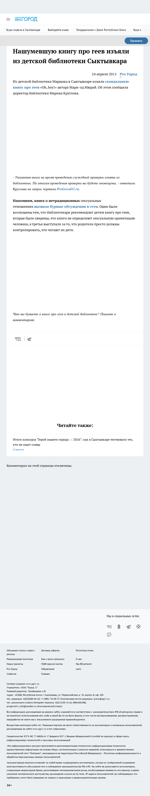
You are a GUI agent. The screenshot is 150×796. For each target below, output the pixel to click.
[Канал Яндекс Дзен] (138, 627)
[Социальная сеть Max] (109, 634)
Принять (136, 41)
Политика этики (84, 650)
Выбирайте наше (58, 30)
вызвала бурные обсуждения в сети (66, 206)
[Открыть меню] (8, 19)
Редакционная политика (20, 659)
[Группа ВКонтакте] (109, 627)
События (11, 673)
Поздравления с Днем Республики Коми (101, 30)
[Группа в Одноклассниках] (119, 627)
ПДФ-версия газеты (52, 663)
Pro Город (128, 74)
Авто (78, 668)
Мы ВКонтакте (84, 663)
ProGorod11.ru (68, 188)
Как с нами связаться (52, 659)
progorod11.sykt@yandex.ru (22, 706)
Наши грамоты (15, 663)
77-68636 (38, 736)
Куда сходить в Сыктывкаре (23, 30)
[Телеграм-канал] (129, 627)
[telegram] (30, 339)
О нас (79, 659)
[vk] (18, 339)
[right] (145, 30)
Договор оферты (50, 650)
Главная (45, 673)
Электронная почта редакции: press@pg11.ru (85, 698)
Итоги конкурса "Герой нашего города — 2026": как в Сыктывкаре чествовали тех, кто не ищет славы (73, 444)
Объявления (47, 668)
